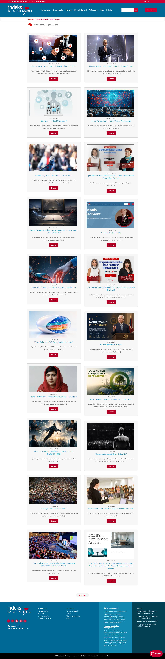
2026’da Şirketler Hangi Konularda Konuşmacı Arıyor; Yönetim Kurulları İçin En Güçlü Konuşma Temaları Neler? (111, 566)
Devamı (54, 79)
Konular (69, 10)
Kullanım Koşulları (73, 611)
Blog (102, 10)
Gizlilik (68, 614)
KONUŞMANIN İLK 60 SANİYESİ (53, 509)
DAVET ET (150, 10)
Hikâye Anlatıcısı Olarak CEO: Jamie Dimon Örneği (111, 66)
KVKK (68, 619)
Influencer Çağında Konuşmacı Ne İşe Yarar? (54, 176)
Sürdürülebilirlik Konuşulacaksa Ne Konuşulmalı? (111, 399)
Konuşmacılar (58, 10)
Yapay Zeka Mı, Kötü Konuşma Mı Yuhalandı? (53, 342)
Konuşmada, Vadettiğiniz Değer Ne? (111, 454)
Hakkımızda (45, 10)
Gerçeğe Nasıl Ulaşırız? (111, 233)
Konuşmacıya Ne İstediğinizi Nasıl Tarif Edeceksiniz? (53, 66)
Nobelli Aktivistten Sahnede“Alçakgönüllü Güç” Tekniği (54, 397)
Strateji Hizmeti (80, 10)
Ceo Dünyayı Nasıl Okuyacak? (54, 121)
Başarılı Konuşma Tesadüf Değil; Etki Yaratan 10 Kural (111, 509)
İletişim (109, 10)
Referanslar (93, 10)
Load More (82, 595)
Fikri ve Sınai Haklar (73, 616)
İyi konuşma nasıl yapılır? (111, 345)
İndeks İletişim (43, 616)
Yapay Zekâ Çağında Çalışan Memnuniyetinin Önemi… (54, 287)
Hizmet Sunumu (44, 619)
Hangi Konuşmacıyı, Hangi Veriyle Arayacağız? (111, 121)
